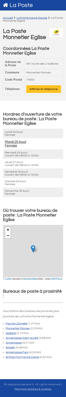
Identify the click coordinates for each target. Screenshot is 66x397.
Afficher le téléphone (44, 89)
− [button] (8, 235)
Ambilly (10, 347)
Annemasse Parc (17, 352)
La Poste (21, 5)
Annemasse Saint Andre (22, 337)
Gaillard (11, 333)
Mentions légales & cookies (33, 389)
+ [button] (8, 229)
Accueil (8, 17)
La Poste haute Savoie (31, 17)
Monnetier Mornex (18, 328)
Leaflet (8, 278)
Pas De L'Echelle (16, 323)
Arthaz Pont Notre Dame (22, 357)
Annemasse (14, 342)
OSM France (56, 278)
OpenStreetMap (30, 278)
